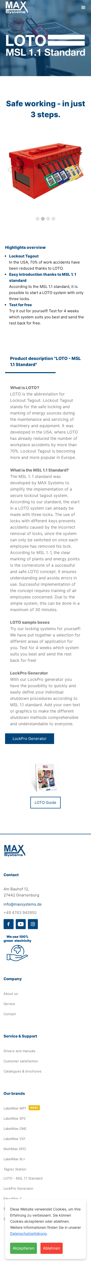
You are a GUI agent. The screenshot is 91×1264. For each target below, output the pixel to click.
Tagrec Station (15, 1169)
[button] (83, 7)
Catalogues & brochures (22, 1071)
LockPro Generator (30, 738)
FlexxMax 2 (12, 1199)
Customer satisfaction (21, 1061)
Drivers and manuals (19, 1051)
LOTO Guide (45, 802)
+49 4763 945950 (20, 912)
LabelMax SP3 (15, 1118)
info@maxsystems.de (23, 904)
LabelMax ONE (15, 1129)
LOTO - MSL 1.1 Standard (23, 1178)
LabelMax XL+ (14, 1159)
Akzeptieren (23, 1248)
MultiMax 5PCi (15, 1149)
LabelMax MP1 (15, 1108)
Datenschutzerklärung (28, 1233)
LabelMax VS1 (14, 1139)
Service (9, 1004)
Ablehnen (51, 1248)
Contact (10, 1014)
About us (11, 994)
